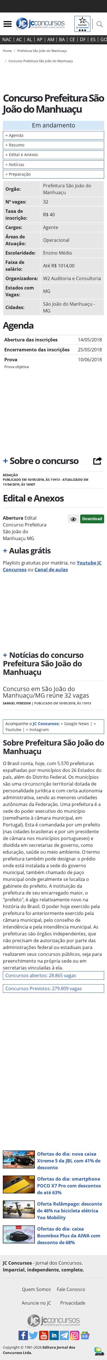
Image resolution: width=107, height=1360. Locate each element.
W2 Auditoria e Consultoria (72, 278)
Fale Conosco (71, 1289)
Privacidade (72, 1303)
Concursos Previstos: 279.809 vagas (43, 988)
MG (47, 291)
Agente (50, 227)
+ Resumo (14, 145)
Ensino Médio (57, 253)
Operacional (56, 240)
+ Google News (75, 723)
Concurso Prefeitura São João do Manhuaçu (41, 61)
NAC (6, 39)
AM (50, 39)
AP (40, 39)
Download (92, 518)
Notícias (14, 164)
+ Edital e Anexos (21, 154)
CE (72, 39)
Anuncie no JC (36, 1303)
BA (62, 39)
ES (93, 39)
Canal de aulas (51, 569)
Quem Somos (36, 1289)
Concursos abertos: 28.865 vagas (40, 975)
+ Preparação (18, 174)
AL (29, 39)
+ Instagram (37, 729)
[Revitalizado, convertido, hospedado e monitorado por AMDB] (99, 1351)
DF (83, 39)
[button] (73, 519)
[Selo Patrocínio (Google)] (82, 23)
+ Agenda (14, 135)
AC (19, 39)
